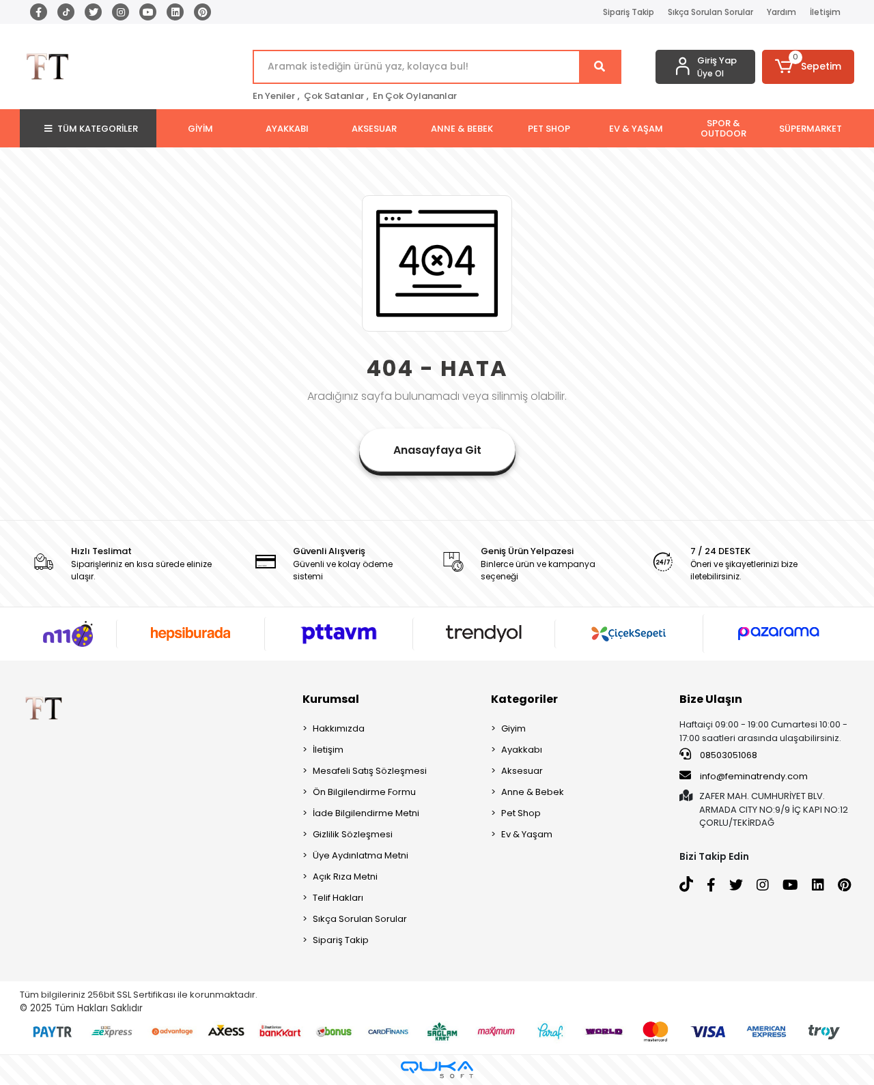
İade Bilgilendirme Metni (366, 813)
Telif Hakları (338, 897)
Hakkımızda (339, 728)
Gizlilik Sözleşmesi (353, 834)
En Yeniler (274, 95)
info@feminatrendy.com (754, 776)
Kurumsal (330, 699)
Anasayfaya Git (437, 450)
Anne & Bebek (532, 791)
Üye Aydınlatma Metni (360, 855)
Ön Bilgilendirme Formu (364, 791)
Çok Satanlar (334, 95)
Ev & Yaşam (526, 834)
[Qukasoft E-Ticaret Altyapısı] (437, 1069)
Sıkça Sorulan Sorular (710, 12)
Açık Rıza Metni (345, 876)
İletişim (825, 12)
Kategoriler (524, 699)
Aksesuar (522, 770)
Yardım (781, 12)
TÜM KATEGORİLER (97, 128)
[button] (808, 67)
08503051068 (727, 755)
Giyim (513, 728)
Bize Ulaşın (710, 699)
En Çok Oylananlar (415, 95)
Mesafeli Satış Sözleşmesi (370, 770)
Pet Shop (521, 813)
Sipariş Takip (628, 12)
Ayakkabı (521, 749)
